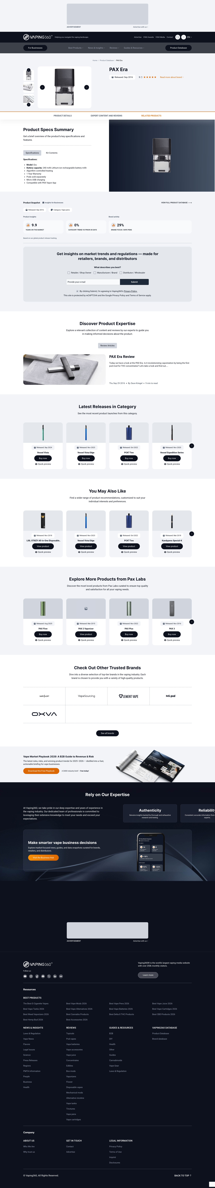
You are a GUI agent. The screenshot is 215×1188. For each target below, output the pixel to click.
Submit (134, 282)
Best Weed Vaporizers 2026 (36, 1014)
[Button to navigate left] (42, 87)
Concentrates (72, 1060)
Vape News (28, 1039)
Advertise (138, 37)
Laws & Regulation (31, 1033)
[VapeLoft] (44, 696)
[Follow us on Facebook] (37, 976)
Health (26, 1087)
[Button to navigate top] (28, 70)
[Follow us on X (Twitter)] (49, 976)
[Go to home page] (37, 37)
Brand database (159, 1039)
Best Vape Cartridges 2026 (164, 1009)
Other (111, 1049)
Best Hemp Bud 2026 (33, 1019)
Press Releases (30, 1060)
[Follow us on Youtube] (25, 976)
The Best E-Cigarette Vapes (35, 1003)
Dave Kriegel (136, 383)
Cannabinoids (115, 1060)
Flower (69, 1082)
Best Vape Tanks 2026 (33, 1009)
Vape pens (71, 1114)
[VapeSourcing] (86, 696)
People (26, 1076)
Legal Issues (29, 1049)
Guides (112, 1055)
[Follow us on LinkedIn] (55, 976)
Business (27, 1082)
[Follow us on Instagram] (31, 976)
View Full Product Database (174, 203)
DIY (110, 1039)
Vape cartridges (73, 1119)
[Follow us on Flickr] (61, 976)
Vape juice (71, 1055)
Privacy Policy (115, 1146)
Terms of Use (115, 1152)
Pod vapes (71, 1039)
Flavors (26, 1044)
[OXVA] (44, 714)
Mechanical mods (74, 1092)
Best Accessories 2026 (77, 1019)
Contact (170, 37)
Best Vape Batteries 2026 (121, 1009)
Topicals (70, 1033)
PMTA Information (31, 1071)
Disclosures (114, 1162)
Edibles (69, 1066)
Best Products (32, 997)
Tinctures (70, 1109)
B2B (111, 1033)
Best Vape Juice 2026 (162, 1003)
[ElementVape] (128, 696)
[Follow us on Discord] (43, 976)
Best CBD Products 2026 (163, 1014)
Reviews (71, 1027)
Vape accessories (74, 1049)
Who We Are (29, 1146)
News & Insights (33, 1027)
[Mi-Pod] (171, 696)
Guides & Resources (121, 1027)
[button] (189, 37)
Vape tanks (71, 1103)
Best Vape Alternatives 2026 (79, 1009)
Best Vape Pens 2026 (119, 1003)
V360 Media (160, 37)
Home (95, 60)
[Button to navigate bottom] (28, 104)
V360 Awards (148, 37)
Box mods (71, 1071)
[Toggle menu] (183, 37)
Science (27, 1055)
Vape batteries (73, 1044)
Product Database (107, 60)
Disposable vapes (74, 1087)
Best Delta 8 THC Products (121, 1014)
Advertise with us (140, 27)
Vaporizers (71, 1076)
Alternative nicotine (75, 1098)
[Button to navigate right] (86, 87)
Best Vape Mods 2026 (76, 1003)
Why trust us (29, 1152)
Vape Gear (114, 1066)
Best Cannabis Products (77, 1014)
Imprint (112, 1157)
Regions (27, 1066)
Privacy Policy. (130, 291)
